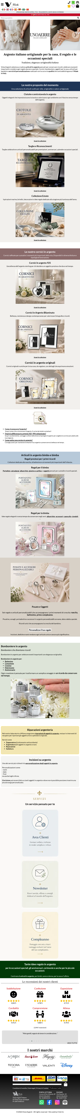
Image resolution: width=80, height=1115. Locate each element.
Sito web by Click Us (56, 1112)
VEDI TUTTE (72, 1043)
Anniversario (10, 670)
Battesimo (9, 661)
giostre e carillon (35, 471)
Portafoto (6, 471)
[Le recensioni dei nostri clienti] (69, 6)
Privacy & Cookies (42, 1088)
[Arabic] (23, 9)
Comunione (9, 663)
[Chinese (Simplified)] (27, 9)
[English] (7, 9)
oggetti (46, 471)
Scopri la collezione (40, 141)
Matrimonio (9, 668)
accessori (59, 516)
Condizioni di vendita (20, 1088)
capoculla (67, 516)
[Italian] (3, 9)
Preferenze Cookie (55, 1088)
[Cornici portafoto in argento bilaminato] (40, 353)
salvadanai (15, 471)
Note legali (31, 1088)
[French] (11, 9)
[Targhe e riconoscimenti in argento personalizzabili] (40, 186)
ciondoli (75, 516)
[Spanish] (15, 9)
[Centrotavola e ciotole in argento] (40, 137)
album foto (24, 471)
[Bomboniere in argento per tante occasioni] (40, 698)
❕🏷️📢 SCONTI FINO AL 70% (40, 15)
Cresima (8, 666)
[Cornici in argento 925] (40, 303)
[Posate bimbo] (40, 601)
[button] (29, 1041)
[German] (19, 9)
